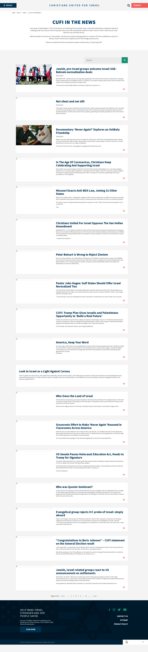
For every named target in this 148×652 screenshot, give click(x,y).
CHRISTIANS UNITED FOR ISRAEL (74, 5)
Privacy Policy (121, 624)
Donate (137, 5)
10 (86, 596)
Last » (95, 596)
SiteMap (124, 620)
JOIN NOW (30, 629)
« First (62, 596)
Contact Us (122, 616)
